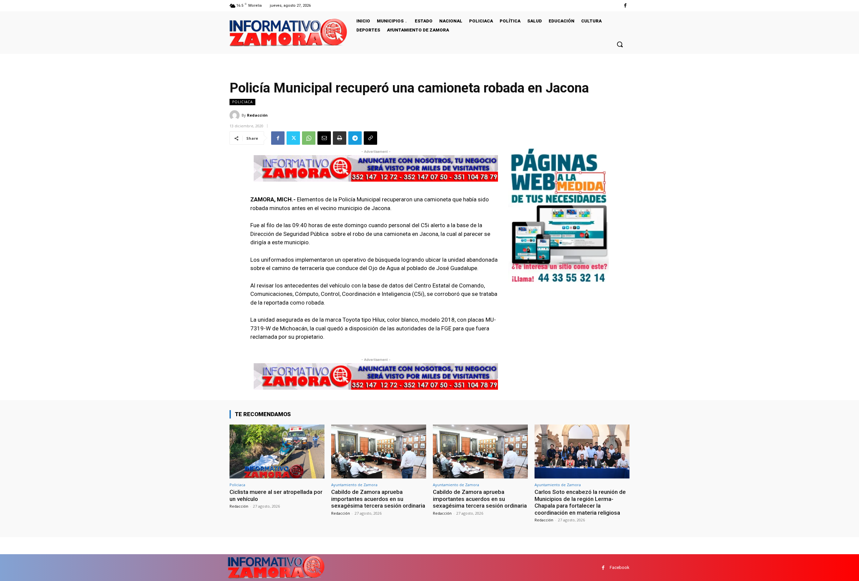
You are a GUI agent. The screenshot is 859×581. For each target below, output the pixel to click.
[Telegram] (355, 138)
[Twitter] (293, 138)
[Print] (339, 138)
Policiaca (242, 102)
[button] (619, 44)
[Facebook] (625, 5)
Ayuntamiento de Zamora (354, 485)
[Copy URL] (370, 138)
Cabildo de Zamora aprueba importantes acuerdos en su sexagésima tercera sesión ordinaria (378, 499)
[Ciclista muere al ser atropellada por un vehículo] (277, 451)
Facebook (619, 567)
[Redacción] (236, 115)
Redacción (257, 115)
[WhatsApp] (308, 138)
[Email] (324, 138)
